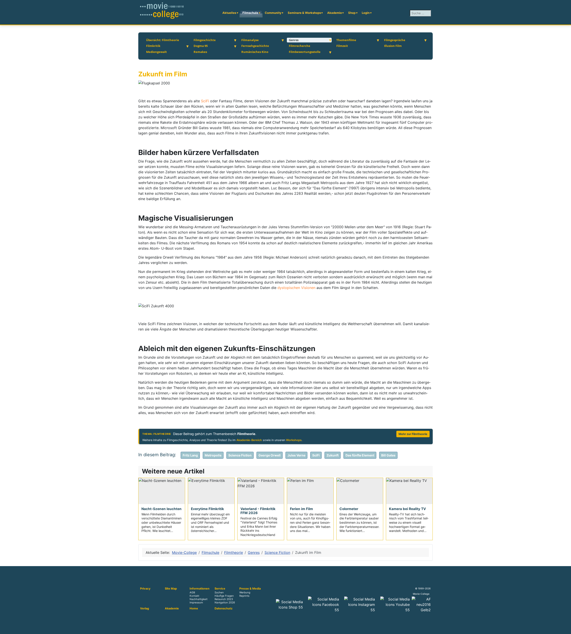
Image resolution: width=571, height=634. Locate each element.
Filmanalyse (250, 40)
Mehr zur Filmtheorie (413, 434)
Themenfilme (346, 40)
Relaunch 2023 (224, 599)
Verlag (144, 608)
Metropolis (213, 455)
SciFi (205, 101)
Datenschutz (223, 608)
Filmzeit (342, 46)
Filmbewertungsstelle (305, 52)
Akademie (334, 13)
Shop (352, 13)
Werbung (244, 592)
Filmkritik (153, 46)
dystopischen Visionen (296, 287)
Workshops (294, 440)
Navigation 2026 (225, 602)
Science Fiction (240, 455)
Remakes (200, 52)
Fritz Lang (190, 455)
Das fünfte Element (359, 455)
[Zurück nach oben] (565, 628)
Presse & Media (250, 588)
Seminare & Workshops (304, 13)
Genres (293, 40)
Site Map (171, 588)
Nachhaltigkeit (198, 599)
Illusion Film (393, 46)
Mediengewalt (156, 52)
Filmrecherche (299, 46)
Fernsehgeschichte (255, 46)
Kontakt (194, 596)
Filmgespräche (394, 40)
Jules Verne (296, 455)
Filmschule (250, 13)
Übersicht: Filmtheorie (162, 40)
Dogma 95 (201, 46)
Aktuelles (229, 13)
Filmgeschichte (205, 40)
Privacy (145, 588)
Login (366, 13)
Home (194, 608)
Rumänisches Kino (254, 52)
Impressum (196, 602)
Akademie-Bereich (249, 440)
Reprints (244, 596)
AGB (192, 592)
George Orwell (270, 455)
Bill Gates (388, 455)
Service (220, 588)
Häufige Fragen (224, 596)
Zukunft (333, 455)
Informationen (199, 588)
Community (273, 13)
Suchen (219, 592)
